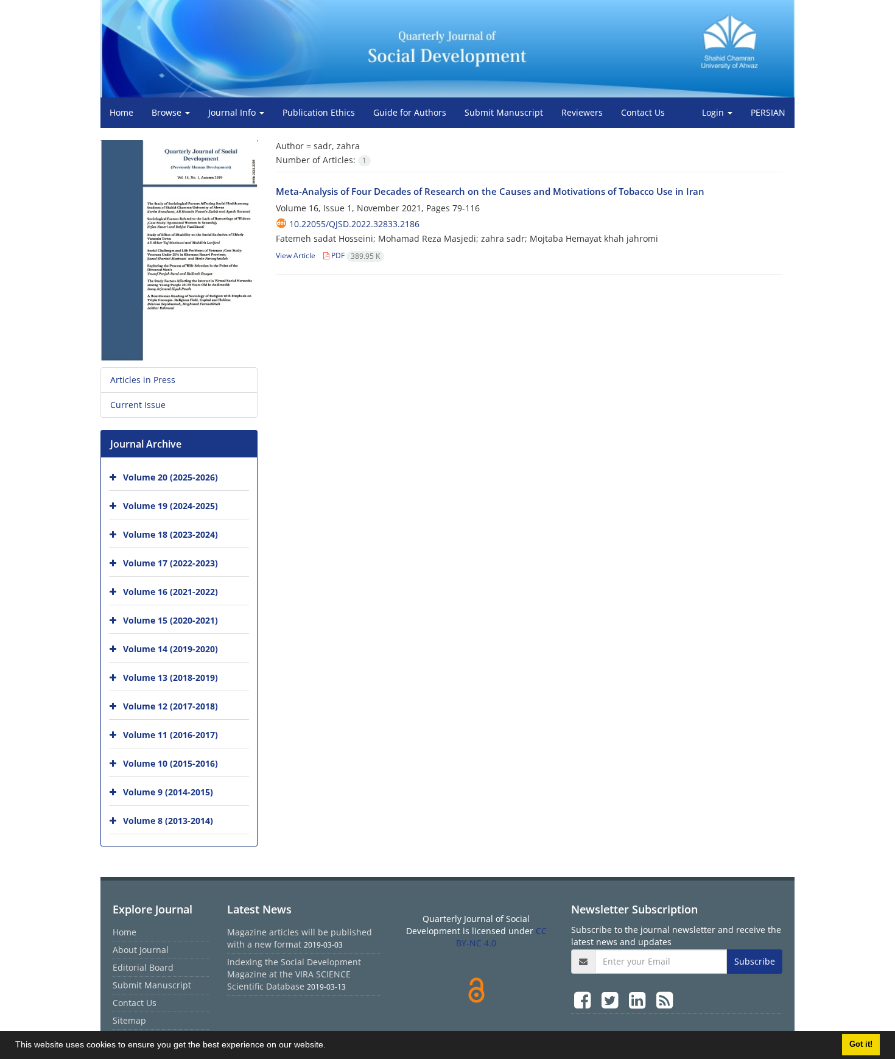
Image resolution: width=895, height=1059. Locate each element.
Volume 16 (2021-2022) (170, 591)
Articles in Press (142, 379)
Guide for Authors (409, 112)
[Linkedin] (639, 999)
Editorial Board (143, 967)
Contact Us (643, 112)
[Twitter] (612, 999)
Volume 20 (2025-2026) (170, 477)
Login (714, 112)
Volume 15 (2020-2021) (170, 620)
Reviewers (582, 112)
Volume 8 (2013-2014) (168, 820)
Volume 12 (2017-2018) (170, 706)
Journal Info (233, 112)
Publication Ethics (319, 112)
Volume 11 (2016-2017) (170, 735)
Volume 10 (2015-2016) (170, 763)
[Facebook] (584, 999)
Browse (168, 112)
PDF (354, 255)
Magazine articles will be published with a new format (299, 938)
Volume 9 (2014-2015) (168, 792)
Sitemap (129, 1020)
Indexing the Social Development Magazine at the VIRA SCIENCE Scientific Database (294, 974)
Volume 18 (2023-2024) (170, 534)
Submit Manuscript (504, 112)
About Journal (141, 949)
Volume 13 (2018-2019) (170, 677)
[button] (330, 1046)
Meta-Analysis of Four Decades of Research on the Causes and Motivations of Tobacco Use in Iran (490, 191)
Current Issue (138, 404)
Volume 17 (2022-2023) (170, 563)
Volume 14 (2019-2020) (170, 649)
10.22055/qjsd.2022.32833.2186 (354, 224)
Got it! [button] (860, 1044)
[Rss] (664, 999)
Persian (768, 112)
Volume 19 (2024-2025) (170, 506)
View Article (295, 255)
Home (121, 112)
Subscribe (754, 961)
